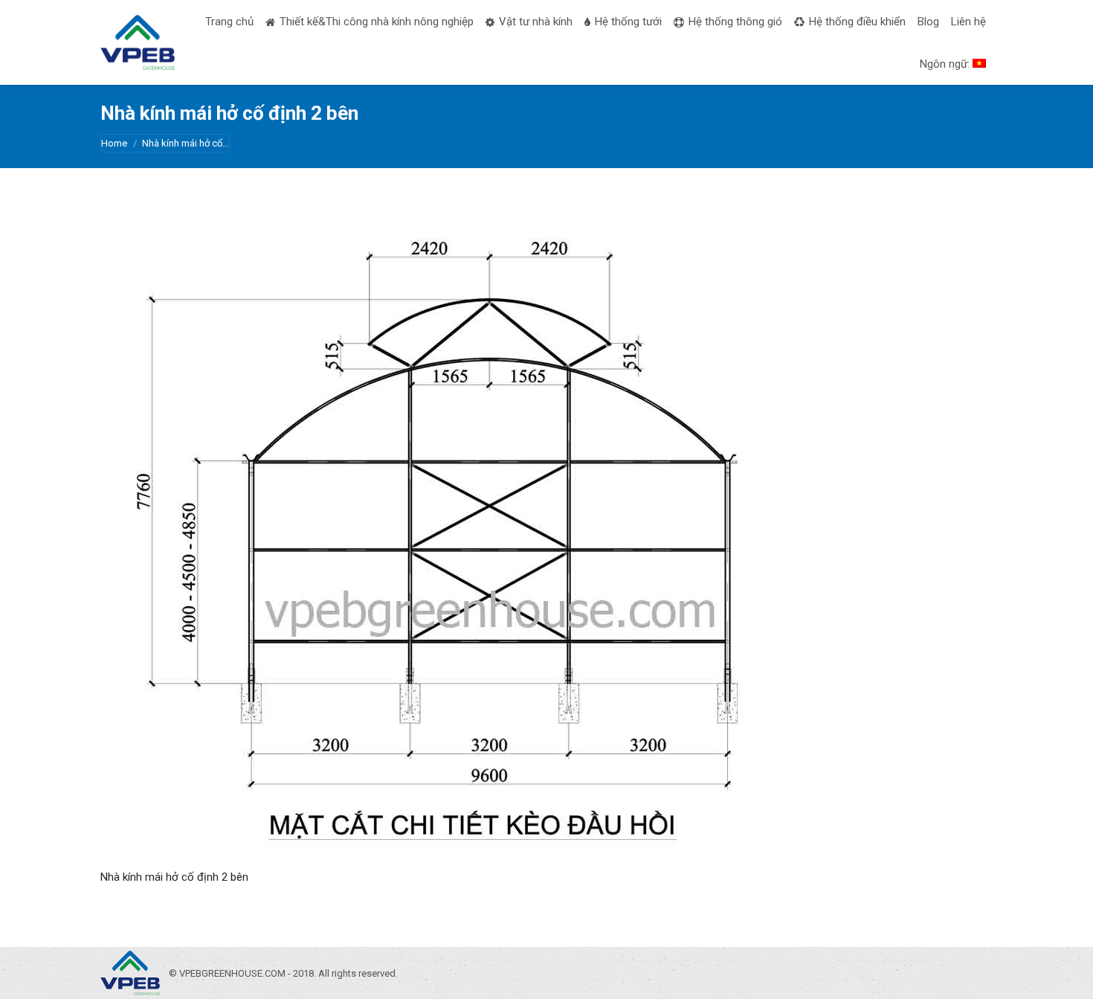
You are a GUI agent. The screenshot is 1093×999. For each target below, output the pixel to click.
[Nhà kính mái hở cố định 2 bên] (546, 540)
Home (114, 143)
